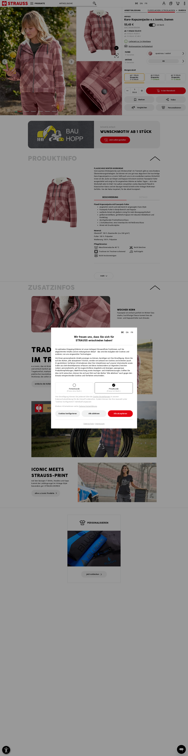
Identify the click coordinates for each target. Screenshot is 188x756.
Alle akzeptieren (120, 414)
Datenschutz (89, 424)
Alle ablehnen (94, 414)
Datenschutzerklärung (88, 406)
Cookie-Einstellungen (101, 397)
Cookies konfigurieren (67, 414)
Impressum (100, 424)
